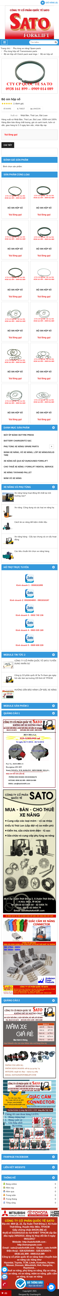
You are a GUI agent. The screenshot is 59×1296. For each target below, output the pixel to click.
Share (8, 109)
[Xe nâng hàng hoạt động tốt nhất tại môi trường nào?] (8, 502)
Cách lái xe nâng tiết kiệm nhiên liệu (30, 522)
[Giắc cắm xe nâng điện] (29, 955)
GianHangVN (35, 1295)
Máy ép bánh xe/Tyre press (19, 435)
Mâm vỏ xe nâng (13, 478)
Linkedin (36, 109)
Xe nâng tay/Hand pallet (18, 472)
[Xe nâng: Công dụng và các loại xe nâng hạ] (8, 517)
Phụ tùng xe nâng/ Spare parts (21, 446)
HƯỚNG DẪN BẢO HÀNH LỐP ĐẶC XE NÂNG (35, 690)
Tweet (22, 109)
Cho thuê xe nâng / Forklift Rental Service (28, 467)
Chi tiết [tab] (8, 145)
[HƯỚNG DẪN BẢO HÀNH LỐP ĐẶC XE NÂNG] (8, 699)
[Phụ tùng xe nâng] (29, 851)
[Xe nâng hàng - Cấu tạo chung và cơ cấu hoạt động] (8, 546)
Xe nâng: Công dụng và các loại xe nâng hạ (34, 507)
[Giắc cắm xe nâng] (29, 1115)
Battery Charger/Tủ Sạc (18, 441)
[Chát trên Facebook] (4, 1270)
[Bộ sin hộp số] (29, 76)
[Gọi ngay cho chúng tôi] (4, 1284)
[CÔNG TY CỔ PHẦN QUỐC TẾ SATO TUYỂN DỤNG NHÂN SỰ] (8, 670)
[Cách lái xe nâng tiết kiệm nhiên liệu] (8, 531)
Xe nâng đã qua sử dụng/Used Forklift (26, 461)
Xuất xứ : (14, 115)
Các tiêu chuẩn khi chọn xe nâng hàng (31, 551)
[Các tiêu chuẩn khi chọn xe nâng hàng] (8, 560)
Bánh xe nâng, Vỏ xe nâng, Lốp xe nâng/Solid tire (29, 453)
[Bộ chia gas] (29, 753)
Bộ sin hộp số (15, 208)
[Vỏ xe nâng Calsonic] (29, 1042)
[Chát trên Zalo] (4, 1277)
